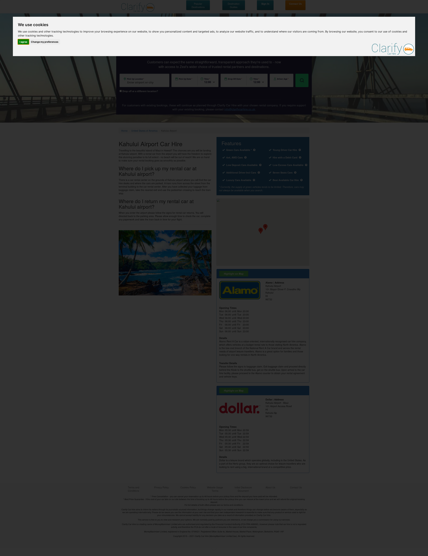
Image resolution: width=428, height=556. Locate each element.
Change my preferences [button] (44, 41)
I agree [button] (23, 41)
